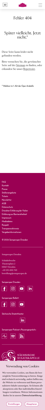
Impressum (6, 218)
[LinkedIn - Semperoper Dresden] (30, 288)
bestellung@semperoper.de (14, 273)
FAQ (4, 182)
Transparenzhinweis (10, 228)
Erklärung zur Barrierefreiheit (14, 214)
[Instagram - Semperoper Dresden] (12, 288)
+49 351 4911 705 (9, 270)
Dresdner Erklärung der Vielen (15, 211)
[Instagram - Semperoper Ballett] (12, 304)
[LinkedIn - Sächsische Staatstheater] (22, 320)
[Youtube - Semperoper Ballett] (21, 304)
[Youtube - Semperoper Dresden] (21, 288)
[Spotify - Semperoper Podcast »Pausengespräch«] (12, 336)
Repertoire (29, 69)
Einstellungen (14, 404)
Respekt (5, 225)
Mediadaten (7, 221)
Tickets (5, 196)
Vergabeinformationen (11, 232)
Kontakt (5, 185)
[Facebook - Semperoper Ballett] (4, 304)
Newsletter (7, 200)
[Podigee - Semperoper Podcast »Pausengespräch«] (4, 336)
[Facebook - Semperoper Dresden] (4, 288)
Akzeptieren (31, 404)
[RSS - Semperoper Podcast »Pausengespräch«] (21, 336)
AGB (4, 203)
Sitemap (20, 65)
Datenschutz (7, 207)
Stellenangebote (9, 193)
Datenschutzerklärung (31, 395)
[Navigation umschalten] (40, 4)
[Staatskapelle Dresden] (21, 357)
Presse (4, 189)
